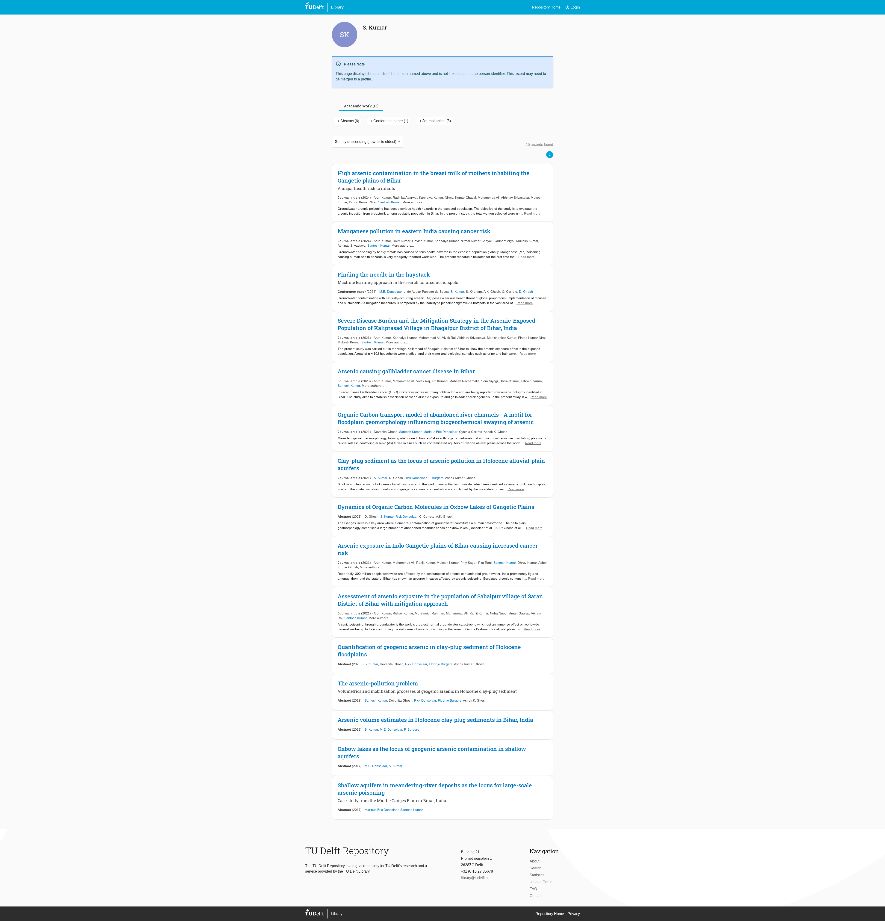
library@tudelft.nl (475, 878)
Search (535, 868)
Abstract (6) (349, 121)
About (534, 861)
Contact (536, 896)
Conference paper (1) (390, 121)
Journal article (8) (436, 121)
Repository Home (546, 7)
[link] (442, 193)
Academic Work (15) (361, 105)
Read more (532, 213)
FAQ (533, 889)
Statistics (537, 875)
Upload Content (542, 882)
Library (337, 7)
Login (572, 7)
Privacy (574, 914)
